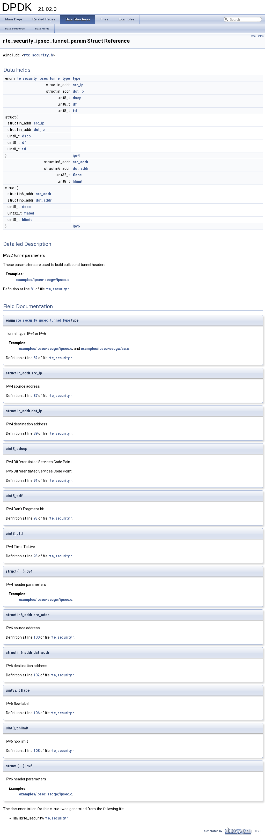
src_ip (78, 85)
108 (36, 751)
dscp (77, 98)
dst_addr (81, 168)
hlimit (78, 181)
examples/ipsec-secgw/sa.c (105, 348)
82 (35, 358)
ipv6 (76, 226)
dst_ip (78, 91)
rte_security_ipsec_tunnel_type (43, 78)
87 (35, 396)
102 (36, 675)
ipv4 (76, 155)
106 (36, 713)
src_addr (81, 162)
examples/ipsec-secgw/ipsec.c (42, 280)
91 (35, 480)
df (75, 104)
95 (35, 556)
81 (33, 289)
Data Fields (257, 36)
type (76, 78)
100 (36, 637)
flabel (78, 175)
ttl (75, 111)
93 (35, 518)
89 (35, 433)
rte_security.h (38, 55)
